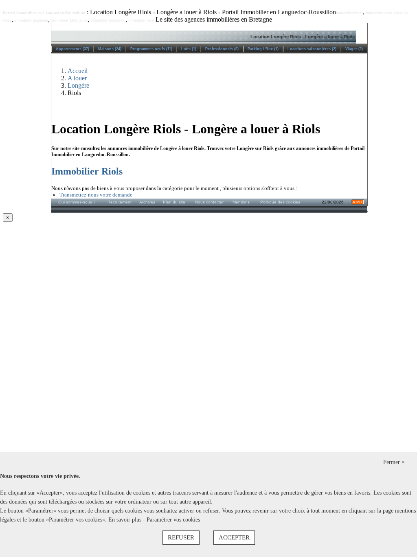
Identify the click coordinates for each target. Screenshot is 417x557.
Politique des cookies (280, 202)
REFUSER (181, 537)
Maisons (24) (109, 49)
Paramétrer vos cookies (173, 520)
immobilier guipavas (31, 20)
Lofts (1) (188, 49)
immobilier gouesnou (108, 20)
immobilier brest (349, 13)
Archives (147, 202)
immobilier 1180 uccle (69, 20)
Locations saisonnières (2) (312, 49)
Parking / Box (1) (263, 49)
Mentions (241, 202)
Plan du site (174, 202)
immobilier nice (141, 20)
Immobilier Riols (87, 171)
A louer (77, 78)
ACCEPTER (234, 537)
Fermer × (394, 462)
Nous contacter (209, 202)
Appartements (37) (72, 49)
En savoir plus (125, 520)
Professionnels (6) (222, 49)
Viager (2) (354, 49)
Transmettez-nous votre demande (95, 195)
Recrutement (120, 202)
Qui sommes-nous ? (77, 202)
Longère (78, 85)
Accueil (78, 70)
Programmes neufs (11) (151, 49)
